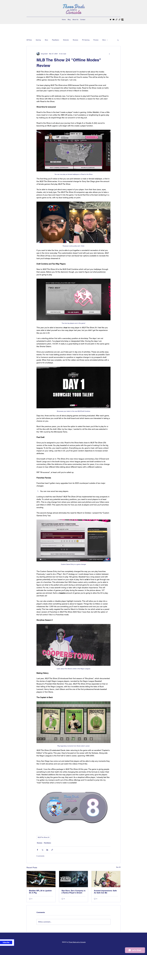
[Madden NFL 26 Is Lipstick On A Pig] (41, 879)
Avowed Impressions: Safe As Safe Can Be (105, 892)
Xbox (46, 40)
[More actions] (109, 54)
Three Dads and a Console (77, 942)
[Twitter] (111, 20)
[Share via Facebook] (37, 850)
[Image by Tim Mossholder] (123, 20)
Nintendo (66, 40)
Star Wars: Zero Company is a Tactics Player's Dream (73, 892)
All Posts (29, 40)
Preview (95, 40)
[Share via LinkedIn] (47, 850)
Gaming (38, 40)
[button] (118, 40)
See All (118, 867)
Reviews (75, 40)
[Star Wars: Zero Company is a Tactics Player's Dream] (73, 879)
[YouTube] (113, 20)
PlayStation (55, 40)
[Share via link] (52, 850)
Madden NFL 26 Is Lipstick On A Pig (40, 892)
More (104, 40)
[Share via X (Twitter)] (42, 850)
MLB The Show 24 (43, 837)
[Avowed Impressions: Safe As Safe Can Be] (106, 879)
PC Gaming (85, 40)
